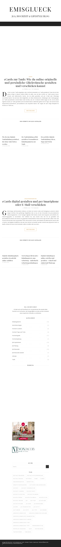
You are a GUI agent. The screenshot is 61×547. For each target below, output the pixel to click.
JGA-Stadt (33, 500)
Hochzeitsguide (16, 335)
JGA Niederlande (38, 503)
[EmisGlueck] (30, 11)
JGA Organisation (25, 506)
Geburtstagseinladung (20, 484)
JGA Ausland (42, 500)
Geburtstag (30, 481)
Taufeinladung (39, 528)
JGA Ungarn (43, 510)
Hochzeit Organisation (28, 488)
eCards (42, 478)
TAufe (30, 528)
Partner (31, 542)
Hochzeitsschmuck (30, 497)
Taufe (30, 76)
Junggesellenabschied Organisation (24, 516)
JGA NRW (15, 506)
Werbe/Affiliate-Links (43, 542)
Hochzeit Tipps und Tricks (18, 332)
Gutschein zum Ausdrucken (38, 484)
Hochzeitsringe (17, 497)
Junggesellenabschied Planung (22, 519)
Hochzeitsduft (31, 491)
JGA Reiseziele (15, 349)
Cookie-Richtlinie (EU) (17, 543)
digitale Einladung (18, 475)
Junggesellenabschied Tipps (21, 525)
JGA (27, 500)
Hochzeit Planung (18, 491)
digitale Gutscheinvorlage (35, 475)
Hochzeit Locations (17, 328)
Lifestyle (14, 356)
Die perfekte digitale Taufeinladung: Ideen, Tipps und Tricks (48, 139)
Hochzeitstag (43, 497)
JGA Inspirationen (16, 342)
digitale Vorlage (18, 478)
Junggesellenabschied (19, 513)
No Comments (35, 89)
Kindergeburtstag (37, 525)
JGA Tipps (34, 510)
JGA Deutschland (18, 503)
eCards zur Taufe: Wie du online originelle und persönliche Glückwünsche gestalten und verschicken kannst (30, 82)
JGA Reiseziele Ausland (18, 352)
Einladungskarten (31, 198)
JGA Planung (15, 346)
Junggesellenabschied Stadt (21, 522)
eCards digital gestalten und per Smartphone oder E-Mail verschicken (30, 203)
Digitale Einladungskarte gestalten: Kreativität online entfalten (10, 258)
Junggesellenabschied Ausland (38, 513)
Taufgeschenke (17, 531)
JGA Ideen (28, 503)
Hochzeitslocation (19, 494)
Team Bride (28, 531)
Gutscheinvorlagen (17, 325)
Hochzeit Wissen (18, 500)
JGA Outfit (36, 506)
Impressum (35, 542)
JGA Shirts (26, 510)
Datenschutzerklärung (7, 543)
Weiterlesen (30, 110)
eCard (36, 478)
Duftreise (29, 478)
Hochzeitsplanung (16, 339)
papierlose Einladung (19, 528)
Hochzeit (16, 488)
